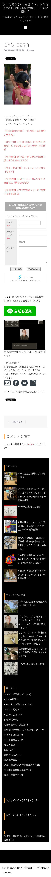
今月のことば (10, 714)
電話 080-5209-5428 (23, 800)
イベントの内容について (16, 704)
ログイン (32, 444)
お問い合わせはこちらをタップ (21, 815)
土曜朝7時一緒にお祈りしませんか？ (22, 729)
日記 (6, 749)
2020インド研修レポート (16, 694)
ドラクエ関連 (10, 709)
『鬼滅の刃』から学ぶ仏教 (31, 663)
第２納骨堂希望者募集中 (16, 770)
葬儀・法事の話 (11, 775)
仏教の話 (8, 719)
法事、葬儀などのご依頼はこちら (20, 765)
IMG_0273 (17, 421)
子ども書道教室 (11, 734)
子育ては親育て (11, 739)
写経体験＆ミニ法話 (14, 724)
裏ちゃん (30, 50)
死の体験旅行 (10, 760)
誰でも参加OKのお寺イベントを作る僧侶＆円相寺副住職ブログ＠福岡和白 (26, 8)
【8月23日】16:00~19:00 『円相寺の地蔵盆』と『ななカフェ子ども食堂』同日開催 (24, 145)
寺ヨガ (7, 744)
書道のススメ (10, 754)
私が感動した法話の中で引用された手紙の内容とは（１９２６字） (32, 652)
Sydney (43, 867)
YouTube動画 (10, 699)
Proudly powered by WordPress (16, 867)
